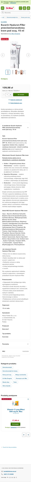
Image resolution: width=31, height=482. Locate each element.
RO (14, 477)
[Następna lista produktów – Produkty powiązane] (28, 435)
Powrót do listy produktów (10, 447)
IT (16, 477)
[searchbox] (15, 12)
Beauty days (6, 382)
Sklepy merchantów (20, 374)
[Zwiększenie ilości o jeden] (10, 94)
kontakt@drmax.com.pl (10, 471)
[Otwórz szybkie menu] (2, 8)
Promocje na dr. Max (21, 378)
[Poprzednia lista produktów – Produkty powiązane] (24, 435)
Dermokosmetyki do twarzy (10, 371)
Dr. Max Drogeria (14, 34)
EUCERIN (4, 22)
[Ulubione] (20, 8)
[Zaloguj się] (24, 8)
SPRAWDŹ (13, 3)
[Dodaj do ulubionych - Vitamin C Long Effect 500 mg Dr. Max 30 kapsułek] (28, 399)
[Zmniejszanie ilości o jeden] (3, 94)
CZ (10, 477)
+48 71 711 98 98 (8, 474)
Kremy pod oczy (7, 374)
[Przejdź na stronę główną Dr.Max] (10, 8)
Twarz (15, 382)
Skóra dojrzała (6, 385)
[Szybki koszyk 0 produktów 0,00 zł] (28, 8)
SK (12, 477)
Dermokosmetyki (7, 367)
